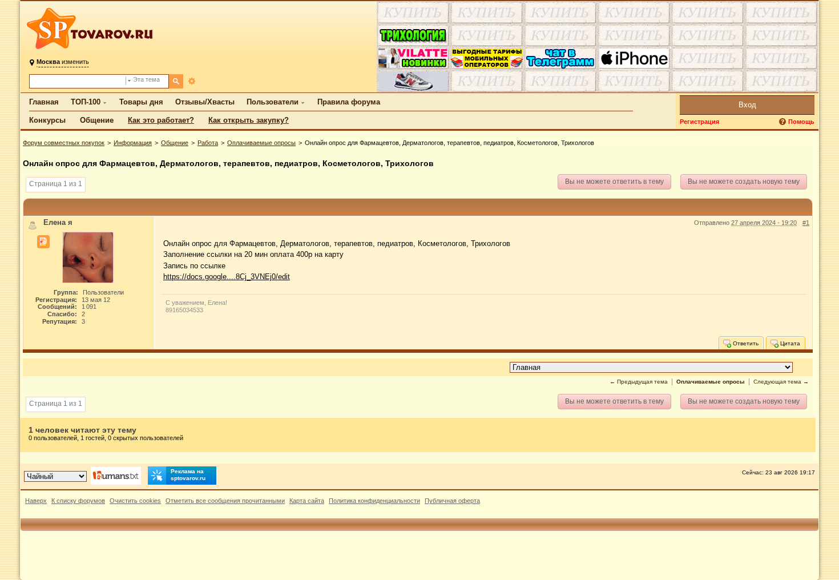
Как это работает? (161, 120)
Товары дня (141, 102)
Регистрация (699, 121)
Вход (747, 104)
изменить (63, 61)
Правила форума (348, 102)
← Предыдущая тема (639, 381)
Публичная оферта (452, 500)
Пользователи (273, 102)
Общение (97, 120)
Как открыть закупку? (248, 120)
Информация (133, 142)
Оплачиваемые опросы (261, 142)
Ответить (745, 343)
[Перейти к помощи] (783, 122)
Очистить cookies (135, 500)
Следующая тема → (781, 381)
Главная (44, 102)
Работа (207, 142)
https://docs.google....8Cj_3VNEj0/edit (226, 276)
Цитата (789, 343)
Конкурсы (47, 120)
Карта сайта (306, 500)
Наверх (36, 500)
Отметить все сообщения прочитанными (225, 500)
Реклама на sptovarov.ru (188, 474)
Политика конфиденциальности (374, 500)
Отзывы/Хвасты (205, 102)
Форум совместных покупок (63, 142)
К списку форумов (78, 500)
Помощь (801, 121)
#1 (805, 222)
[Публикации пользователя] (43, 242)
